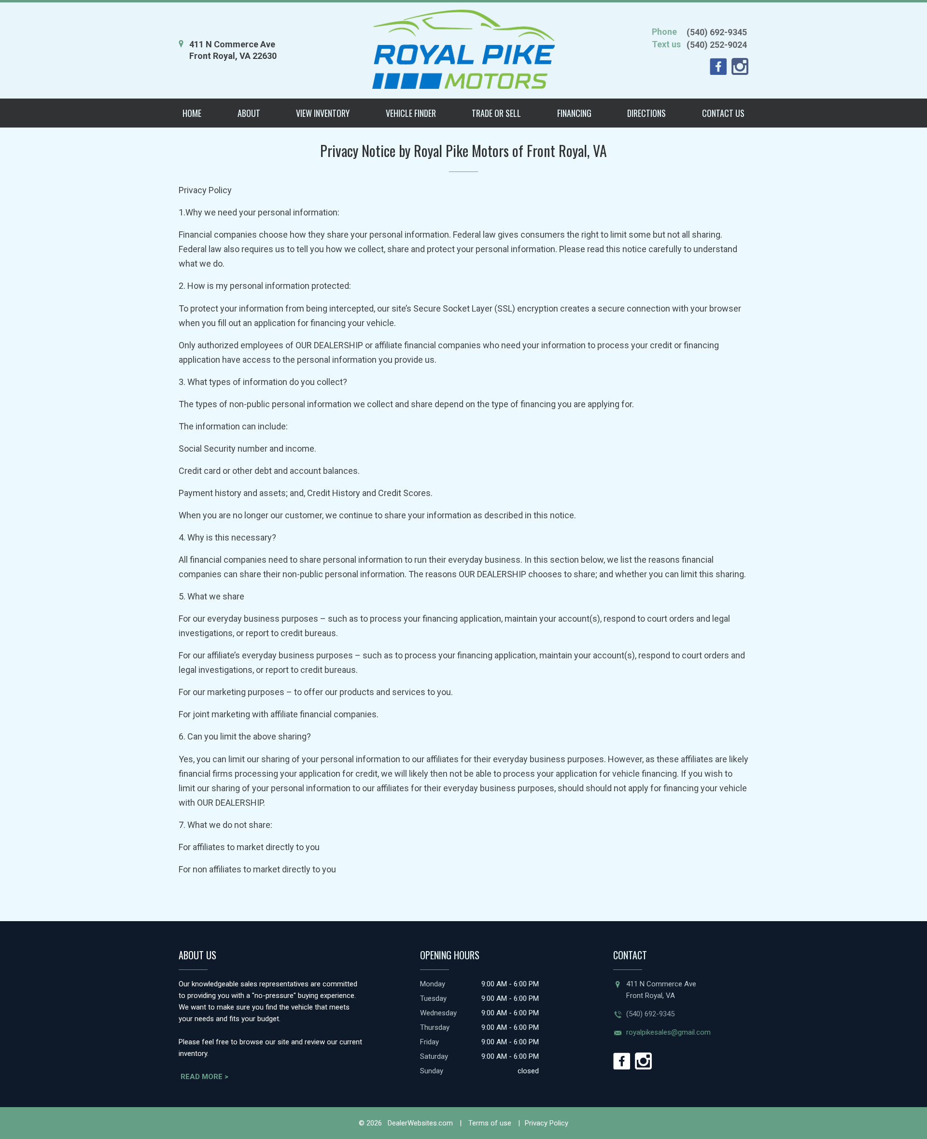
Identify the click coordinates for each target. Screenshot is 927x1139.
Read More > (204, 1076)
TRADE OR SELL (496, 113)
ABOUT (249, 113)
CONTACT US (723, 113)
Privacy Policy (546, 1123)
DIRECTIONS (646, 113)
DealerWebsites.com (419, 1123)
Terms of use (488, 1123)
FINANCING (574, 113)
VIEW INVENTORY (323, 113)
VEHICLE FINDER (411, 113)
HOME (192, 113)
